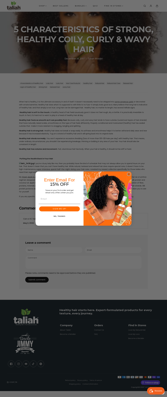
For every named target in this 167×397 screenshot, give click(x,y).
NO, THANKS (59, 216)
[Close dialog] (128, 174)
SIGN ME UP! (59, 209)
